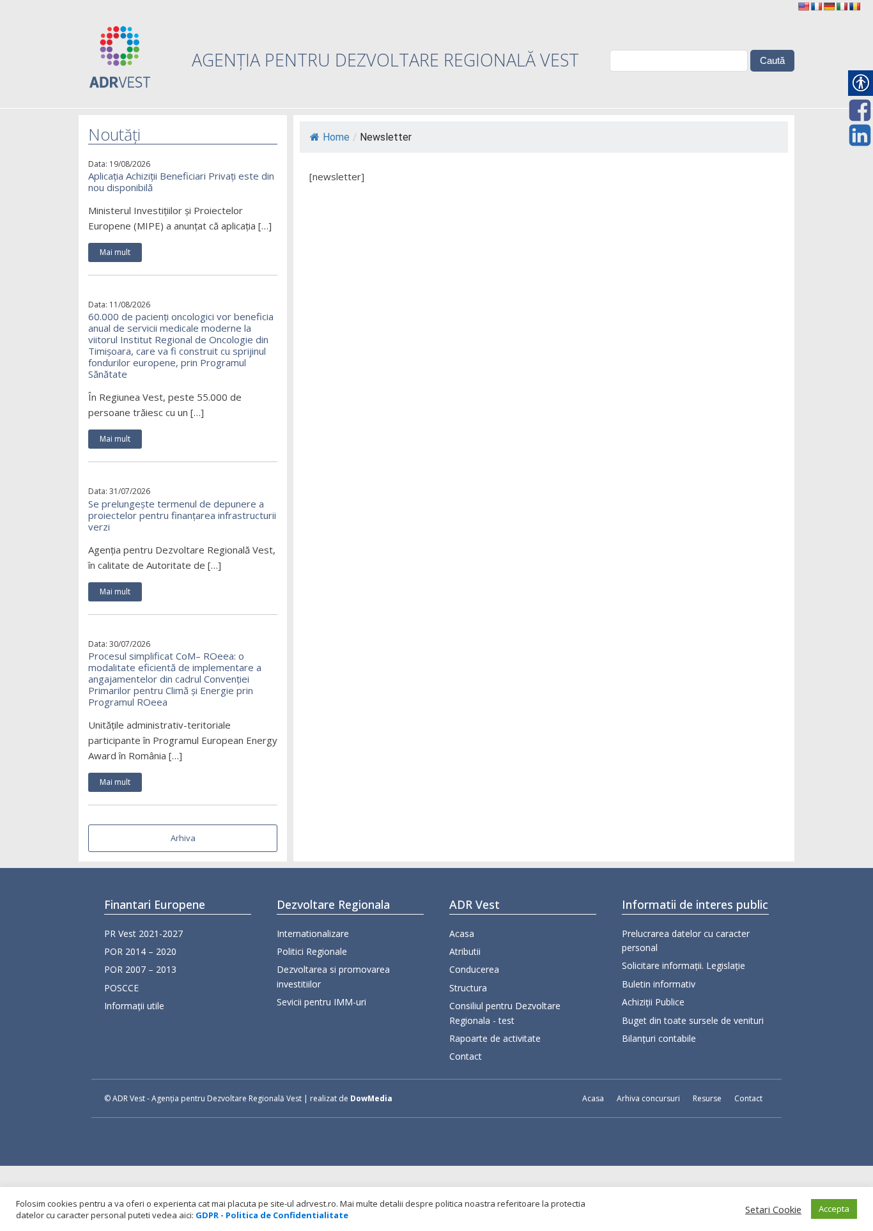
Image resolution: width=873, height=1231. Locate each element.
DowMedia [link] (371, 1098)
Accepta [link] (834, 1208)
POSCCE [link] (121, 988)
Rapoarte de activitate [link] (495, 1038)
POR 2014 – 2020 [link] (140, 951)
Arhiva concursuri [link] (648, 1098)
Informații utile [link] (134, 1006)
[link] (803, 6)
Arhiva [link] (183, 838)
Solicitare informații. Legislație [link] (683, 965)
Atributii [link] (465, 951)
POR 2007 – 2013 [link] (140, 969)
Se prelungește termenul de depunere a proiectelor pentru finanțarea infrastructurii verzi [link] (182, 515)
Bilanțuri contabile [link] (659, 1038)
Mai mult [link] (115, 252)
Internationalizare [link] (313, 933)
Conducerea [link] (474, 969)
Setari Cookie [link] (773, 1209)
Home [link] (336, 137)
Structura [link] (468, 988)
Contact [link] (465, 1056)
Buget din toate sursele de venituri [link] (693, 1020)
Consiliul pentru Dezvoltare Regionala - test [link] (504, 1013)
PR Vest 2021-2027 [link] (143, 933)
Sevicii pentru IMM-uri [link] (321, 1002)
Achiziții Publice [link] (653, 1002)
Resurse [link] (707, 1098)
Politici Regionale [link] (312, 951)
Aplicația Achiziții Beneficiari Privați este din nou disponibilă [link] (181, 181)
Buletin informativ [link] (658, 984)
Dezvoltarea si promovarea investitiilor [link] (333, 976)
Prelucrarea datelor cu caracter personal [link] (686, 940)
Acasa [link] (461, 933)
